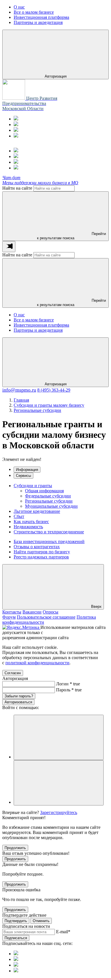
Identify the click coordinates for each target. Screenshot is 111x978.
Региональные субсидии (49, 501)
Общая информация (44, 490)
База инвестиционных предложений (49, 541)
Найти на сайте (17, 188)
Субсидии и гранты (33, 485)
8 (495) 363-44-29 (53, 390)
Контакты (11, 612)
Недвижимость (28, 526)
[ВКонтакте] (16, 130)
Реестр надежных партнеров (41, 556)
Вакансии (32, 612)
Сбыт (19, 516)
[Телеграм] (16, 118)
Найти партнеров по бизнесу (42, 551)
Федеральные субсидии (48, 495)
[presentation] (8, 246)
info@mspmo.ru (19, 390)
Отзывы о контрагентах (37, 546)
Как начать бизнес (31, 521)
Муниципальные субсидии (51, 506)
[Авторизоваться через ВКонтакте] (59, 782)
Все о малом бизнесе (34, 319)
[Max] (16, 124)
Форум (9, 617)
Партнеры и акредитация (38, 330)
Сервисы (23, 475)
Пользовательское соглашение (46, 617)
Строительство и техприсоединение (49, 531)
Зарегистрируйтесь (58, 812)
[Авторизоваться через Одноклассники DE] (59, 737)
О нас (19, 314)
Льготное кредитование (37, 511)
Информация (27, 469)
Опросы (50, 612)
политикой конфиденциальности (37, 662)
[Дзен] (16, 135)
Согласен (13, 673)
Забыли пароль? (19, 696)
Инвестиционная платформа (41, 325)
